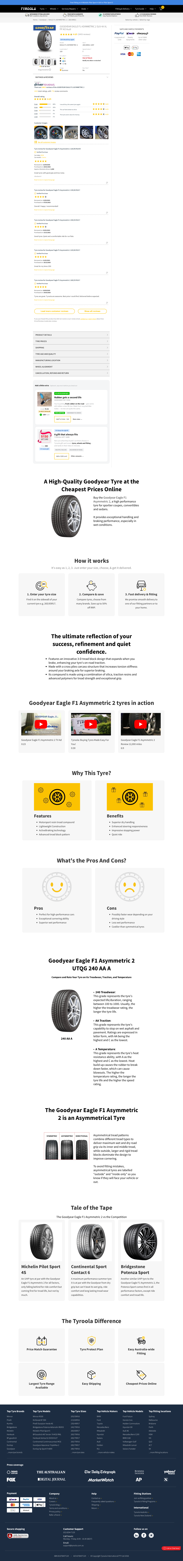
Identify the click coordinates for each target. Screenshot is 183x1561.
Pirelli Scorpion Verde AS (43, 1423)
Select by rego (145, 20)
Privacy (54, 1511)
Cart (163, 8)
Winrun (10, 1416)
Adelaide (152, 1430)
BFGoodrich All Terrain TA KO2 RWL (47, 1434)
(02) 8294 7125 (69, 1532)
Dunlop (10, 1445)
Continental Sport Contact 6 (89, 1269)
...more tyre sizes (77, 1452)
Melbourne (153, 1420)
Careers (52, 1501)
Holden (100, 1445)
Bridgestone (12, 1427)
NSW (150, 1434)
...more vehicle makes (105, 1452)
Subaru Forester (129, 1448)
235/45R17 (75, 1423)
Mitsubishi (101, 1430)
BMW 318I (127, 1438)
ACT (150, 1445)
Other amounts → (77, 456)
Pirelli (9, 1420)
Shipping (95, 1504)
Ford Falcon (128, 1416)
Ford (99, 1420)
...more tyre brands (14, 1452)
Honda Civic (128, 1420)
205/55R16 (75, 1416)
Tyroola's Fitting (144, 1501)
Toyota (100, 1423)
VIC (150, 1438)
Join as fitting (142, 1498)
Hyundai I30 (127, 1427)
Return (94, 1508)
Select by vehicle (131, 20)
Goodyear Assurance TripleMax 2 (46, 1445)
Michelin (10, 1430)
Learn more (92, 319)
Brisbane (152, 1423)
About (52, 1498)
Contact (96, 1498)
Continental (12, 1441)
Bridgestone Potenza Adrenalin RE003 (48, 1427)
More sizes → (77, 419)
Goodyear (11, 1448)
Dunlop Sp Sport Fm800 (42, 1448)
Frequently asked (103, 1501)
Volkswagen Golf (129, 1441)
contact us (84, 319)
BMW (99, 1416)
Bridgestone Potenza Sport (135, 1269)
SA (150, 1448)
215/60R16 (75, 1420)
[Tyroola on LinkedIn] (136, 1535)
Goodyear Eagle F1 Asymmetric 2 (110, 499)
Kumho (10, 1423)
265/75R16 (75, 1441)
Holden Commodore (131, 1423)
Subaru (100, 1438)
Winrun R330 (38, 1416)
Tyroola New (142, 1515)
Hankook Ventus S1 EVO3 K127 (45, 1438)
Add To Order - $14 (62, 419)
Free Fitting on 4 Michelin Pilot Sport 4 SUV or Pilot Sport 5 (91, 2)
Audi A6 (126, 1430)
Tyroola (54, 1504)
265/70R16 (75, 1434)
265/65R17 (75, 1430)
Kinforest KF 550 (39, 1420)
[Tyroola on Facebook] (143, 1535)
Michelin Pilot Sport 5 (41, 1430)
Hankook (10, 1434)
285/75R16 (75, 1448)
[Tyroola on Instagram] (151, 1535)
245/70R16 (75, 1427)
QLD (150, 1441)
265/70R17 (75, 1438)
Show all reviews (92, 311)
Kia (98, 1448)
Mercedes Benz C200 (131, 1434)
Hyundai (100, 1434)
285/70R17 (75, 1445)
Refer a (54, 1515)
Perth (151, 1427)
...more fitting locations (158, 1452)
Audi (98, 1441)
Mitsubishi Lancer (130, 1445)
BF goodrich (12, 1438)
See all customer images (47, 142)
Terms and (58, 1508)
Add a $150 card (61, 456)
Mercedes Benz (103, 1427)
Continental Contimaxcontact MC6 (47, 1441)
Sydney (152, 1416)
